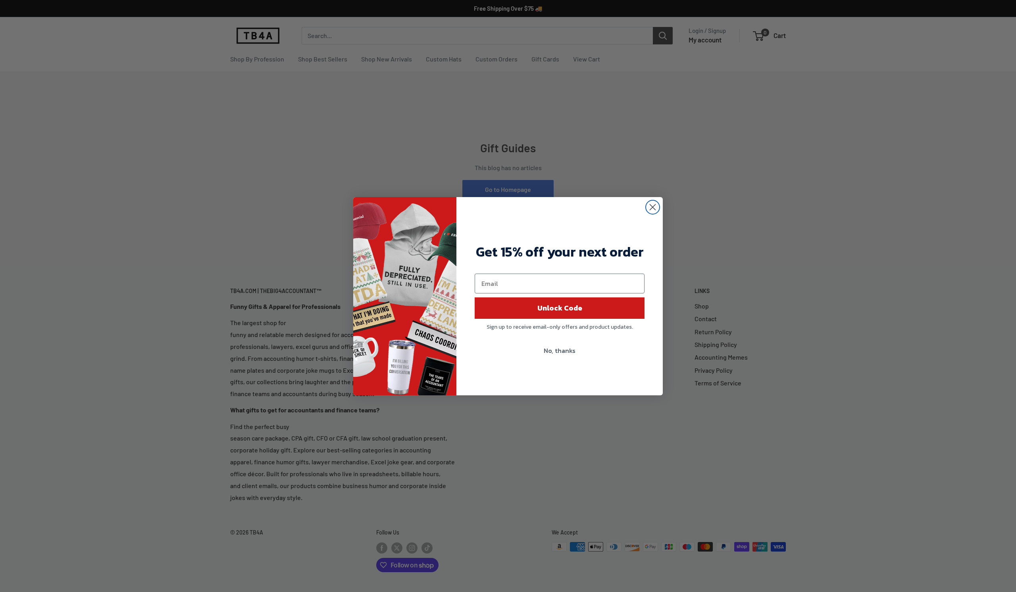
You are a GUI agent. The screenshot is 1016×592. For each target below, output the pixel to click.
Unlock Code (559, 308)
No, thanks (559, 350)
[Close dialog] (653, 207)
